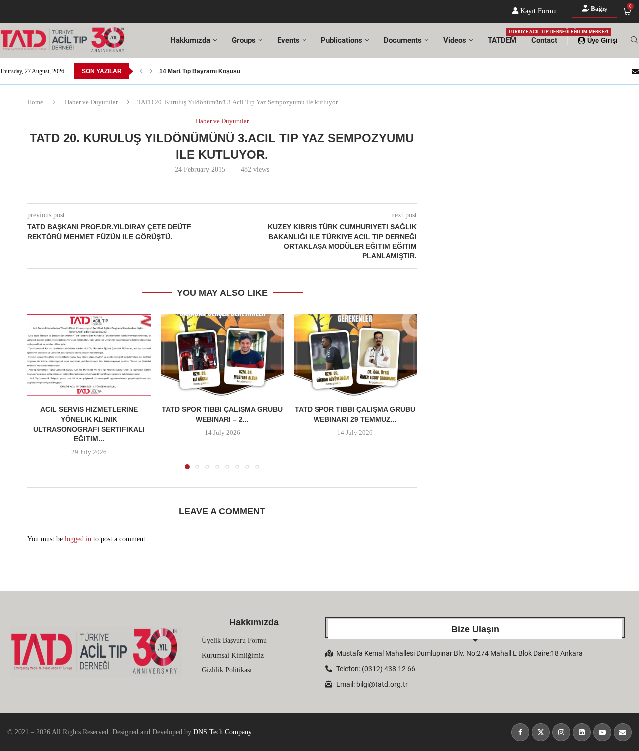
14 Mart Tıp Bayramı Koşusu (199, 67)
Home (35, 102)
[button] (141, 71)
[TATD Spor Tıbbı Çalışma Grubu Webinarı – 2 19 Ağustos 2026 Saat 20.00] (222, 355)
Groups (244, 40)
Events (288, 40)
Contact (544, 40)
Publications (341, 40)
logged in (78, 539)
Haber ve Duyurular (91, 102)
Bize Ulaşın (475, 629)
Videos (454, 40)
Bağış (598, 8)
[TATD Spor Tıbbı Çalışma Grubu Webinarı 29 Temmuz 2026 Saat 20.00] (355, 355)
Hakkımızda (190, 40)
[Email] (635, 71)
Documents (403, 40)
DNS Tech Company (222, 732)
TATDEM (502, 37)
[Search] (634, 40)
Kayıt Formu (537, 11)
